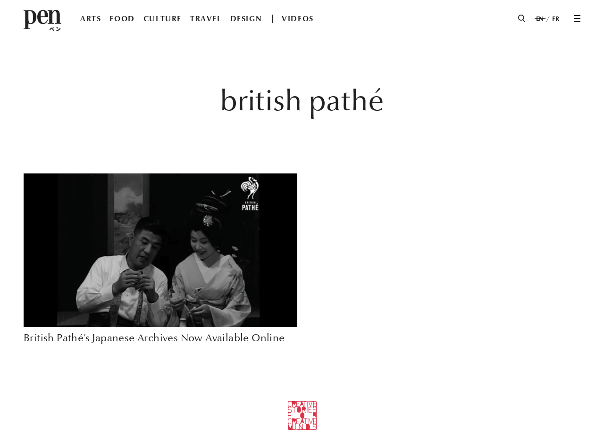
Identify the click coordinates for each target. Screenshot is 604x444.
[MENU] (577, 18)
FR (555, 19)
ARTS (90, 18)
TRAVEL (206, 18)
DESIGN (246, 18)
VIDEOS (298, 18)
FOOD (121, 18)
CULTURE (162, 18)
